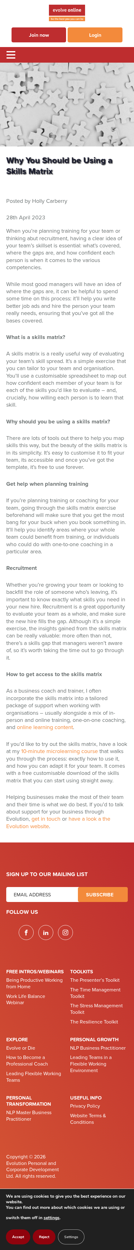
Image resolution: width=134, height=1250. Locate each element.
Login (95, 35)
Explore (17, 1039)
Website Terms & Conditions (88, 1119)
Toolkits (81, 971)
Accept (18, 1236)
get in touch (45, 818)
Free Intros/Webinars (35, 971)
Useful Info (86, 1098)
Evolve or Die (20, 1048)
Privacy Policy (85, 1106)
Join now (39, 35)
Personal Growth (94, 1039)
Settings (71, 1236)
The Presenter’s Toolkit (95, 980)
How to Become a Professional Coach (27, 1060)
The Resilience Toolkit (94, 1022)
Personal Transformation (28, 1101)
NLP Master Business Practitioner (28, 1115)
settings (52, 1218)
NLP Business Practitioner (98, 1048)
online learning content (45, 727)
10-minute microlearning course (59, 751)
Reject (44, 1236)
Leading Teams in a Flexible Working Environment (91, 1064)
